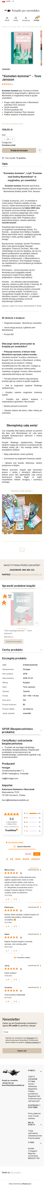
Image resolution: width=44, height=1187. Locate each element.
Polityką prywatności (32, 1042)
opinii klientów (11, 823)
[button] (6, 842)
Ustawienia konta (35, 1136)
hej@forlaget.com (10, 778)
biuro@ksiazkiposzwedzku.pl (15, 800)
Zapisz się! (22, 1051)
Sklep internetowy (19, 1184)
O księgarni (32, 1151)
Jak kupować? (34, 1101)
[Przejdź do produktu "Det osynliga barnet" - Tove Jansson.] (22, 609)
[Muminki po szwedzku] (22, 514)
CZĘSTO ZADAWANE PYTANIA (32, 1079)
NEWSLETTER (33, 1158)
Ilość (4, 135)
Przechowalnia (34, 1138)
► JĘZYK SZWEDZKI (27, 27)
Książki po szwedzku (9, 27)
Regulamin (30, 1038)
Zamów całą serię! (21, 491)
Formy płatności (34, 1113)
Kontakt (31, 1148)
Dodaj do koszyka (19, 150)
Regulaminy (32, 1089)
